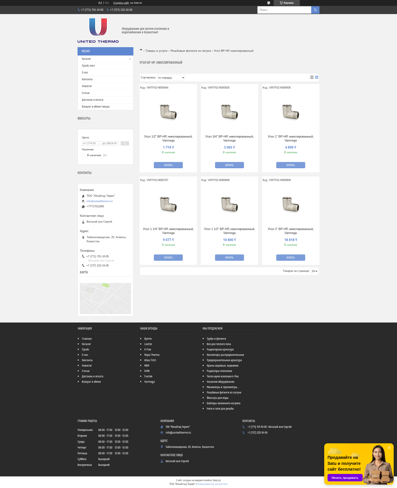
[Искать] (315, 10)
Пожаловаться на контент (212, 484)
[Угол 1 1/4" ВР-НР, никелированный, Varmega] (168, 204)
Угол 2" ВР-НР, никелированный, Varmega (291, 231)
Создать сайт (121, 2)
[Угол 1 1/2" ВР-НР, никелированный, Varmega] (229, 204)
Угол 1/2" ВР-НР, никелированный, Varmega (168, 138)
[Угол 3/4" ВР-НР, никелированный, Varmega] (229, 111)
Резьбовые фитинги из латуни (191, 50)
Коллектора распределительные (225, 355)
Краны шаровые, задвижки (222, 365)
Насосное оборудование (220, 382)
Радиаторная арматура (220, 349)
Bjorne (148, 339)
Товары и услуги (156, 50)
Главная (87, 339)
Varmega (149, 382)
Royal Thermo (151, 355)
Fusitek (148, 376)
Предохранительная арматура (224, 360)
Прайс (85, 349)
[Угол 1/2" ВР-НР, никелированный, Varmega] (168, 111)
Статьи (86, 93)
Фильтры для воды (217, 398)
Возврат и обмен (91, 382)
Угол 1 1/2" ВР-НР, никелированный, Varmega (229, 231)
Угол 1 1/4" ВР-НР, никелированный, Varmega (168, 231)
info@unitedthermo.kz (100, 201)
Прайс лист (88, 65)
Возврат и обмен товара (96, 106)
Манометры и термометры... (223, 387)
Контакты (87, 79)
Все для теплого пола (219, 344)
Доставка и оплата (92, 100)
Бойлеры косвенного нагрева (223, 403)
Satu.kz (217, 480)
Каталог (86, 59)
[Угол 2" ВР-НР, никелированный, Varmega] (291, 204)
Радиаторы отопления (219, 371)
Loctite (148, 344)
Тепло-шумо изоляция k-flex (223, 376)
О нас (85, 72)
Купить (168, 165)
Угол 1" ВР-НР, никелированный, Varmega (291, 138)
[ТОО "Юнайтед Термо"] (98, 30)
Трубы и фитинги (216, 339)
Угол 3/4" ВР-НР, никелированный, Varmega (229, 138)
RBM (146, 365)
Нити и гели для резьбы (220, 408)
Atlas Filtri (150, 360)
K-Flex (147, 349)
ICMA (146, 371)
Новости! (87, 86)
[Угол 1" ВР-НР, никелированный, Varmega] (291, 111)
